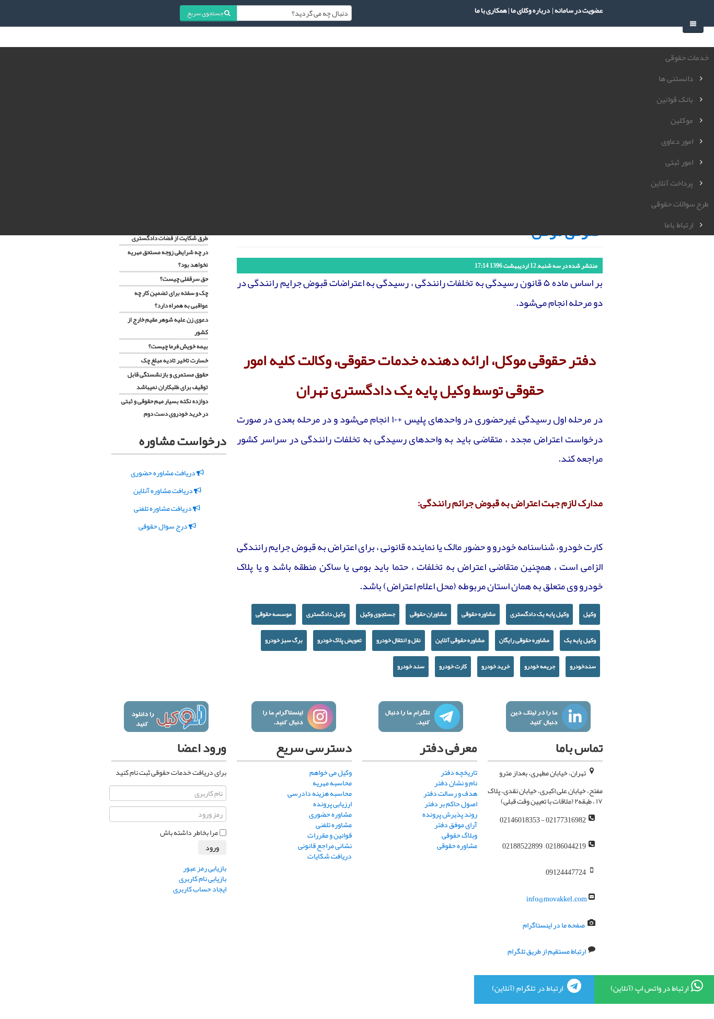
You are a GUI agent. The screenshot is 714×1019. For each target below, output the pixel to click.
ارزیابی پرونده (332, 803)
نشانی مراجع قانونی (325, 845)
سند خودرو (410, 666)
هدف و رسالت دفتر (450, 793)
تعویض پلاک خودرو (339, 640)
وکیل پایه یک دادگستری (539, 614)
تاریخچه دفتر (459, 772)
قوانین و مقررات (329, 835)
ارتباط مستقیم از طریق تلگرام (546, 951)
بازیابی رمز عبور (204, 868)
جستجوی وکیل (377, 614)
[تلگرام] (420, 717)
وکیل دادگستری (326, 614)
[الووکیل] (166, 717)
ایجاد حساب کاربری (199, 888)
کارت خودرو (453, 666)
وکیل (589, 614)
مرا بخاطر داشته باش (189, 832)
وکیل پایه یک (580, 640)
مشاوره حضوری (330, 814)
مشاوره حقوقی (479, 614)
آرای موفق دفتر (455, 824)
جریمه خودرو (539, 666)
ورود (212, 847)
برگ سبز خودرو (284, 640)
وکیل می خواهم (330, 772)
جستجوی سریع (205, 13)
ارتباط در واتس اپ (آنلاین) (649, 988)
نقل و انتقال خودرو (398, 640)
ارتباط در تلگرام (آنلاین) (528, 988)
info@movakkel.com (556, 898)
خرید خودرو (495, 666)
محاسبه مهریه (332, 782)
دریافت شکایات (329, 856)
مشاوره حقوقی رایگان (524, 640)
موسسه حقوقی (274, 614)
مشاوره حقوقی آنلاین (460, 640)
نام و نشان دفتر (455, 782)
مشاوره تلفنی (334, 824)
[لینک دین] (548, 717)
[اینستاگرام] (293, 717)
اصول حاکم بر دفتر (450, 803)
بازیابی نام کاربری (202, 878)
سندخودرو (583, 666)
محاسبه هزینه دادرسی (319, 793)
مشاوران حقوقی (428, 614)
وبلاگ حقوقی (459, 835)
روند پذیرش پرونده (449, 814)
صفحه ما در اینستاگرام (554, 925)
